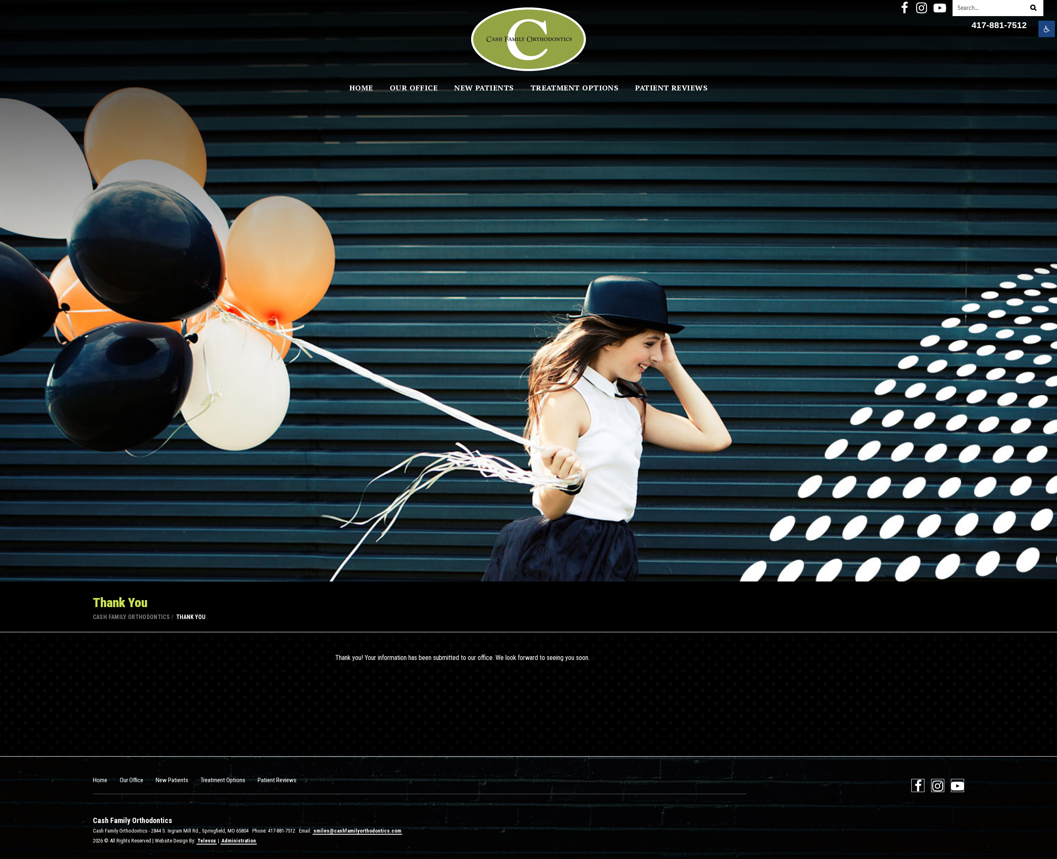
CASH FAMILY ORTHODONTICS (131, 617)
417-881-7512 (999, 25)
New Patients (172, 780)
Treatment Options (223, 780)
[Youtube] (939, 7)
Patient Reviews (277, 780)
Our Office (131, 780)
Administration (238, 841)
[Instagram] (921, 7)
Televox (206, 841)
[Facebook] (904, 7)
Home (100, 780)
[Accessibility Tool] (1046, 29)
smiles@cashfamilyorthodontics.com (357, 831)
